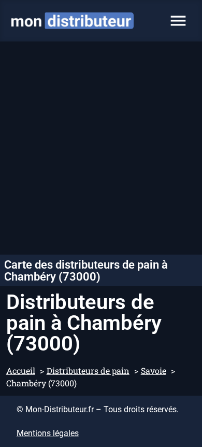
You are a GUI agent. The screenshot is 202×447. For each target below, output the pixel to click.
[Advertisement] (101, 148)
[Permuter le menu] (178, 21)
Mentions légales (48, 433)
